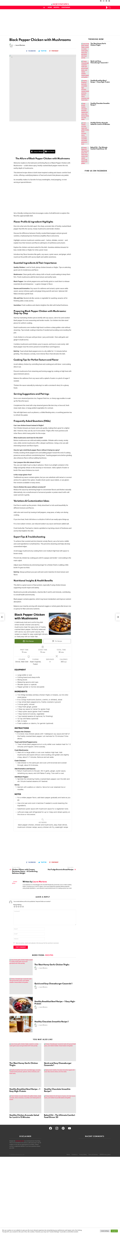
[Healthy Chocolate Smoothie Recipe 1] (21, 1024)
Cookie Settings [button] (105, 1231)
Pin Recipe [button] (58, 641)
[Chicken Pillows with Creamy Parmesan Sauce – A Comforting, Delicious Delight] (2, 617)
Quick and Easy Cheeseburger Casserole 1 (53, 984)
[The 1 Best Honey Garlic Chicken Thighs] (21, 967)
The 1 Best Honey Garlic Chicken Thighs (51, 965)
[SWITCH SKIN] (107, 7)
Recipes (56, 7)
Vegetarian (65, 7)
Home (50, 7)
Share (11, 57)
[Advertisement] (60, 22)
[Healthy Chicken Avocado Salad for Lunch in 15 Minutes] (25, 1104)
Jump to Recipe (38, 151)
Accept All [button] (114, 1231)
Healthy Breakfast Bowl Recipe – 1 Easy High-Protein (100, 81)
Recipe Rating (17, 904)
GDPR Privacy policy (105, 1154)
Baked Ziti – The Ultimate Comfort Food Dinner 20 (98, 148)
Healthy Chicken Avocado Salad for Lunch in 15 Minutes (100, 123)
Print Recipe (50, 151)
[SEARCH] (109, 7)
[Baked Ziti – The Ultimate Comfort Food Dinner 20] (60, 1104)
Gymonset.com (20, 1141)
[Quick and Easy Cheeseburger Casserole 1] (21, 986)
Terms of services (93, 1154)
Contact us (75, 1154)
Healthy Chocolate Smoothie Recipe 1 (51, 1022)
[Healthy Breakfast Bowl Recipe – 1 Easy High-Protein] (21, 1005)
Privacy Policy (83, 1154)
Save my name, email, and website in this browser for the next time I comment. (37, 943)
